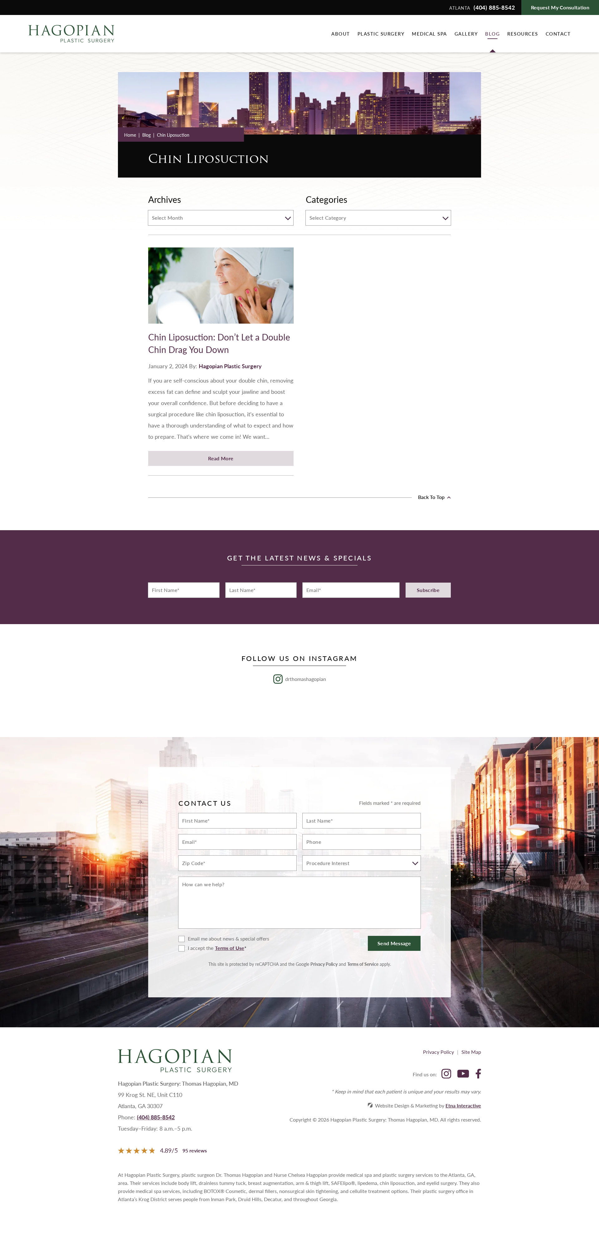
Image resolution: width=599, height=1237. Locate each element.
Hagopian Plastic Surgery (230, 366)
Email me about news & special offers (228, 938)
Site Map (471, 1051)
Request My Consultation (560, 7)
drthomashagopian (305, 678)
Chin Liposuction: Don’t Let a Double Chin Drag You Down (219, 343)
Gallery (466, 33)
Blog (492, 33)
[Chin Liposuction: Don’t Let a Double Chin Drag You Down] (221, 289)
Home (130, 135)
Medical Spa (429, 33)
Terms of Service (362, 964)
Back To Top (432, 497)
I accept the (195, 948)
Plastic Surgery (381, 33)
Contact (558, 33)
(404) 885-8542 (156, 1117)
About (340, 33)
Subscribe (428, 590)
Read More (220, 458)
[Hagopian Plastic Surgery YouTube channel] (463, 1074)
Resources (522, 33)
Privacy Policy (324, 964)
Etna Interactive (463, 1105)
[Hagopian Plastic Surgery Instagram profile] (446, 1074)
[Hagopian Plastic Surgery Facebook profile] (478, 1074)
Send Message (394, 943)
